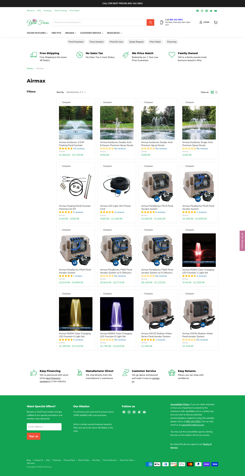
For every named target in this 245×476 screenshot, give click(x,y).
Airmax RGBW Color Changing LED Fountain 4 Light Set (75, 335)
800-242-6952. (193, 421)
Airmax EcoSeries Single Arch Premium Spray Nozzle (197, 144)
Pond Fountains (76, 41)
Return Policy (83, 460)
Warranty (31, 463)
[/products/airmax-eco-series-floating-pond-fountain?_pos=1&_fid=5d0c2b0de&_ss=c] (75, 122)
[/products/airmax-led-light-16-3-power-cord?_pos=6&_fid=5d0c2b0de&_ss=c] (117, 186)
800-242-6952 (176, 19)
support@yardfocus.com (192, 424)
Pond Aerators (97, 41)
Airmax (62, 151)
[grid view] (212, 92)
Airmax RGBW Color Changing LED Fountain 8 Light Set (116, 335)
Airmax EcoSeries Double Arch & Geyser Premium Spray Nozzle (116, 144)
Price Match (74, 11)
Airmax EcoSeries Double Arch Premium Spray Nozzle (157, 144)
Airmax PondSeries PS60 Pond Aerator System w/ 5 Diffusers (116, 271)
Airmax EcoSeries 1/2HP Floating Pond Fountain (71, 144)
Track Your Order (127, 460)
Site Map (96, 460)
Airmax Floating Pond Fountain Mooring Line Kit (75, 207)
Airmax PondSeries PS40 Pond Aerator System (75, 271)
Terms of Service (110, 460)
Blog (29, 460)
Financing (47, 11)
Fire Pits (56, 33)
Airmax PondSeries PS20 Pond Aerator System (198, 207)
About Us (30, 11)
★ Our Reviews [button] (242, 241)
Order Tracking (60, 11)
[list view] (216, 92)
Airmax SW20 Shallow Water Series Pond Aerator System (156, 335)
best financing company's (50, 380)
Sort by (60, 92)
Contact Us (38, 460)
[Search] (150, 22)
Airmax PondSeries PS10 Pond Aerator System (157, 207)
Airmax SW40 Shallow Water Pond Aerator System (197, 335)
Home (30, 68)
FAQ (39, 11)
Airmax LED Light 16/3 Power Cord (115, 207)
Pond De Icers (116, 41)
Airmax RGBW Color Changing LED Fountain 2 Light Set (198, 271)
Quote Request (136, 41)
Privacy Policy (69, 460)
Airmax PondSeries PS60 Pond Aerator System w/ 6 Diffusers (157, 271)
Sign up (33, 436)
